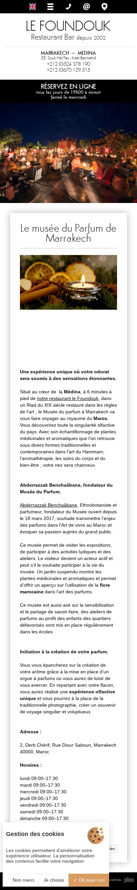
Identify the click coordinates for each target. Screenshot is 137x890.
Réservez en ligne (68, 91)
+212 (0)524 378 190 (68, 64)
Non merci (22, 880)
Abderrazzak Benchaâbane (48, 505)
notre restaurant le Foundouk (67, 398)
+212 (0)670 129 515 (68, 70)
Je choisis (54, 880)
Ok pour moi (91, 880)
